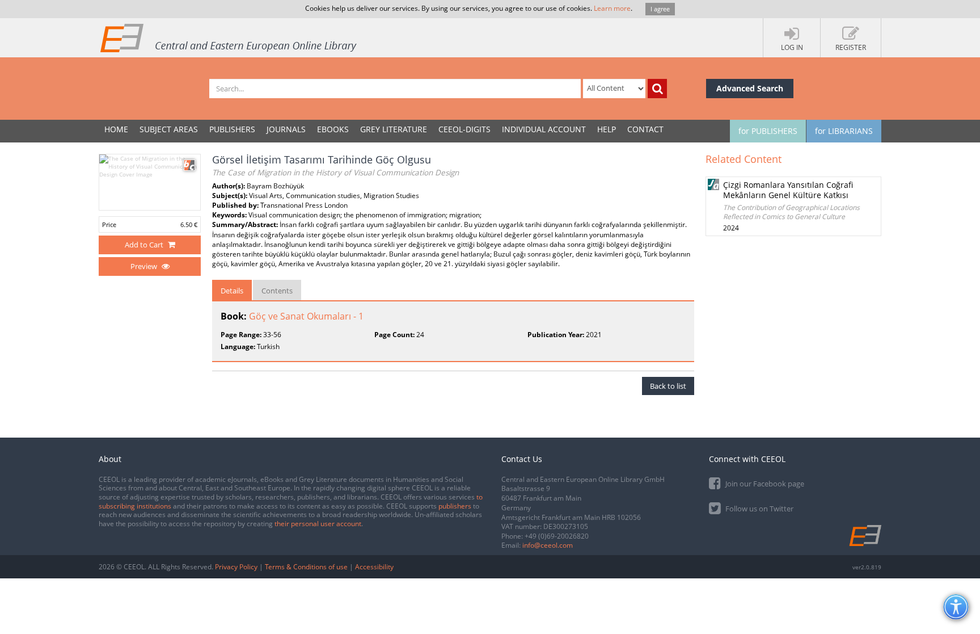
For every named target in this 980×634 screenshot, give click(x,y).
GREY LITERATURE (393, 129)
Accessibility (374, 567)
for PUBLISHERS (767, 130)
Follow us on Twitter (758, 508)
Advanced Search (749, 88)
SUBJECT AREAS (169, 129)
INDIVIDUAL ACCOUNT (544, 129)
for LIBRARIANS (844, 130)
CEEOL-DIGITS (464, 129)
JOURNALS (286, 129)
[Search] (657, 88)
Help (606, 129)
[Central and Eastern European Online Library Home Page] (229, 37)
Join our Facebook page (764, 483)
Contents (277, 290)
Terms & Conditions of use (306, 567)
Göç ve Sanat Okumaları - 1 (306, 316)
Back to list (668, 386)
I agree (660, 9)
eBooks (333, 129)
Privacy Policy (236, 567)
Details (232, 290)
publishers (454, 506)
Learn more (612, 8)
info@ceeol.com (547, 545)
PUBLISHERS (232, 129)
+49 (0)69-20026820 (557, 536)
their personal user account (317, 523)
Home (116, 129)
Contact (645, 129)
